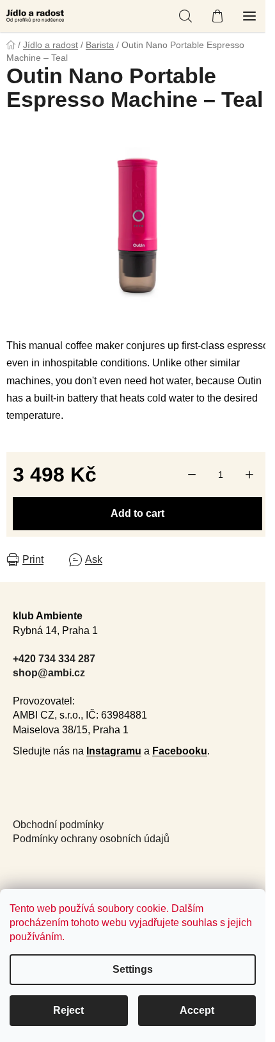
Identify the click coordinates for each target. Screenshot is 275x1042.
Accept (197, 1010)
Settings (133, 969)
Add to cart (137, 513)
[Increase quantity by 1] (249, 475)
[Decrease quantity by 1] (192, 475)
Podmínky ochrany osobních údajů (91, 838)
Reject (68, 1010)
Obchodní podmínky (58, 824)
